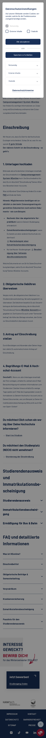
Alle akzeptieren (23, 42)
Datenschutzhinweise (23, 90)
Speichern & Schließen (23, 55)
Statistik (34, 31)
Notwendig (14, 26)
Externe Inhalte (16, 31)
